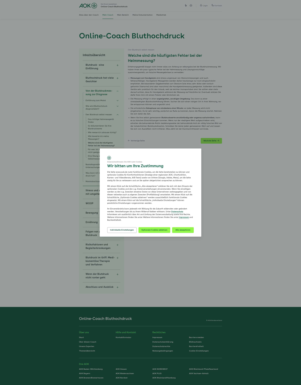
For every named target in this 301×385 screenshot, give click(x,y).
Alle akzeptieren (182, 230)
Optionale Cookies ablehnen (154, 230)
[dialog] (150, 192)
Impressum (184, 217)
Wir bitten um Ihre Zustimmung (135, 166)
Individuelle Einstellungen (122, 230)
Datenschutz (177, 212)
